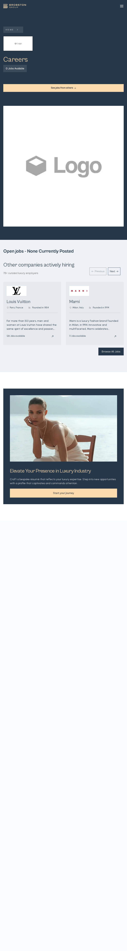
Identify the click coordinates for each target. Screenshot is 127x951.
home (10, 30)
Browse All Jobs (111, 351)
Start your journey (63, 493)
